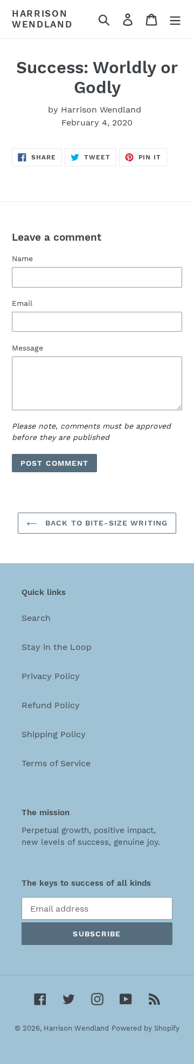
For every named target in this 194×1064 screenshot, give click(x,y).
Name (22, 258)
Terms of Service (56, 763)
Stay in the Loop (57, 647)
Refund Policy (51, 705)
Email (22, 303)
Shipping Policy (54, 734)
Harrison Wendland (42, 19)
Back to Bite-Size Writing (105, 523)
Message (27, 348)
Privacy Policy (51, 676)
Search (36, 618)
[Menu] (175, 19)
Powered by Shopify (145, 1028)
